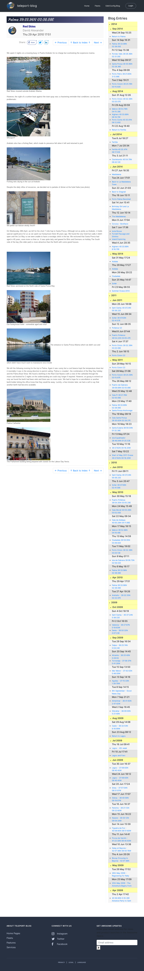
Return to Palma (118, 36)
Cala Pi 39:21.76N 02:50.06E (119, 396)
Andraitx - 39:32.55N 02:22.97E (121, 596)
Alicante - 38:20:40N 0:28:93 (121, 656)
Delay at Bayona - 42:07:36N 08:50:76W (121, 849)
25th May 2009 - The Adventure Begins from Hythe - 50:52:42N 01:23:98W (121, 884)
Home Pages (13, 933)
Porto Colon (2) (118, 355)
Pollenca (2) (117, 328)
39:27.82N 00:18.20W (121, 448)
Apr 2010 (117, 577)
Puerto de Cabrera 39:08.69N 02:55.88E (121, 386)
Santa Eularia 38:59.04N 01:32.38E (122, 429)
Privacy (61, 962)
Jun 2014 (117, 166)
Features (11, 942)
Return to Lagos (119, 736)
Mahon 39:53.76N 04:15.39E (119, 110)
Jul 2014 (117, 134)
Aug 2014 (117, 91)
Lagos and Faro (118, 755)
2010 (114, 462)
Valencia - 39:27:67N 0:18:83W (121, 626)
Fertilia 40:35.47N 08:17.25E (119, 150)
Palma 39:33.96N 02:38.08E (119, 571)
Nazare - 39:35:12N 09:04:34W (120, 819)
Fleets (97, 6)
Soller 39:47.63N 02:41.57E (119, 319)
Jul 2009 (117, 740)
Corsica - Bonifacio (120, 224)
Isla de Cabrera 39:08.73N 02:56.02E (123, 561)
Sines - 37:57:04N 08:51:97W (119, 789)
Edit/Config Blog (113, 6)
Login (130, 6)
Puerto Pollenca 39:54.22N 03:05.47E (121, 336)
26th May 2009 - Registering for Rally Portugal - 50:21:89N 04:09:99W (121, 874)
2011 (113, 295)
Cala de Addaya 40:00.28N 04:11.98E (121, 521)
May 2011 (117, 359)
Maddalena (116, 174)
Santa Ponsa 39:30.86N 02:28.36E (122, 65)
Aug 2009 (117, 718)
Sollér (114, 283)
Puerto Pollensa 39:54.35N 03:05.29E (121, 501)
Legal (71, 962)
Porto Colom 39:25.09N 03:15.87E (122, 376)
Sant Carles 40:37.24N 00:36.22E (121, 309)
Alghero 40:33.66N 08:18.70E (120, 115)
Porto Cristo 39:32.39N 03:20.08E (122, 346)
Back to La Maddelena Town (121, 183)
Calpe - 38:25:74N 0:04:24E (120, 646)
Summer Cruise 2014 (121, 291)
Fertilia (115, 142)
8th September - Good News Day (121, 692)
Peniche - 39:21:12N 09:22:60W (120, 809)
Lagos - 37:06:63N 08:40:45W (120, 769)
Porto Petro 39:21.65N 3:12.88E (121, 75)
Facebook (62, 944)
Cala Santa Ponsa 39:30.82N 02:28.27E (121, 419)
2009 (114, 602)
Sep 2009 (117, 637)
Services (11, 947)
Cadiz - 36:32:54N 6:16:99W (120, 727)
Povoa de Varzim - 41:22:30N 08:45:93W (121, 839)
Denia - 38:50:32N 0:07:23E (120, 631)
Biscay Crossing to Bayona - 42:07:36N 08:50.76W (120, 859)
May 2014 (117, 253)
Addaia (115, 261)
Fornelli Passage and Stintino (120, 235)
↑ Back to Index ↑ (80, 42)
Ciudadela (116, 276)
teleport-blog (26, 5)
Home (86, 6)
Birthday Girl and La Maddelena (120, 207)
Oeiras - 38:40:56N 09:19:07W (120, 799)
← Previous (61, 42)
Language (81, 962)
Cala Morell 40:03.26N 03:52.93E (121, 511)
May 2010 (117, 492)
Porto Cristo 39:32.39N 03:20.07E (122, 100)
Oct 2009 (117, 607)
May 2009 (118, 865)
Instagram (62, 933)
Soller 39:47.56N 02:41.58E (119, 486)
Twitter (60, 938)
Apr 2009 (117, 890)
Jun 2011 (117, 300)
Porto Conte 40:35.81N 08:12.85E (122, 121)
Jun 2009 (117, 760)
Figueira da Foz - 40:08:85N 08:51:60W (121, 829)
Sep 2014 (117, 28)
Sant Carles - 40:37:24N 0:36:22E (122, 616)
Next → (98, 42)
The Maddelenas (119, 216)
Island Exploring (118, 239)
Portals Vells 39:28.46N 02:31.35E (122, 55)
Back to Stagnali (119, 192)
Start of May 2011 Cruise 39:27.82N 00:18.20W (122, 456)
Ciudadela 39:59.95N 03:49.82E (121, 541)
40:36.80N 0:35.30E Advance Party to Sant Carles (121, 899)
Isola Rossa (117, 231)
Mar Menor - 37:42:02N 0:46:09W (122, 672)
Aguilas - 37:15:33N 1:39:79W (120, 682)
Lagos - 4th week (119, 748)
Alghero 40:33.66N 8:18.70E (120, 248)
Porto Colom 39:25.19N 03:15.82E (122, 85)
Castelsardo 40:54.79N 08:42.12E (122, 160)
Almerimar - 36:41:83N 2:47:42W (121, 702)
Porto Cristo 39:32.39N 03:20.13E (122, 551)
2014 (114, 24)
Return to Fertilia (119, 130)
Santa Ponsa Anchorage (122, 410)
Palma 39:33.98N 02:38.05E (119, 45)
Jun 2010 (117, 467)
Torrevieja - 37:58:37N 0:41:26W (121, 662)
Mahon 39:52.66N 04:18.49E (120, 531)
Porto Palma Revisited (121, 199)
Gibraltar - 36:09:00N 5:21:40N (121, 712)
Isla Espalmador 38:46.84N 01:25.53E (121, 439)
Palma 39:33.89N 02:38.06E (119, 406)
